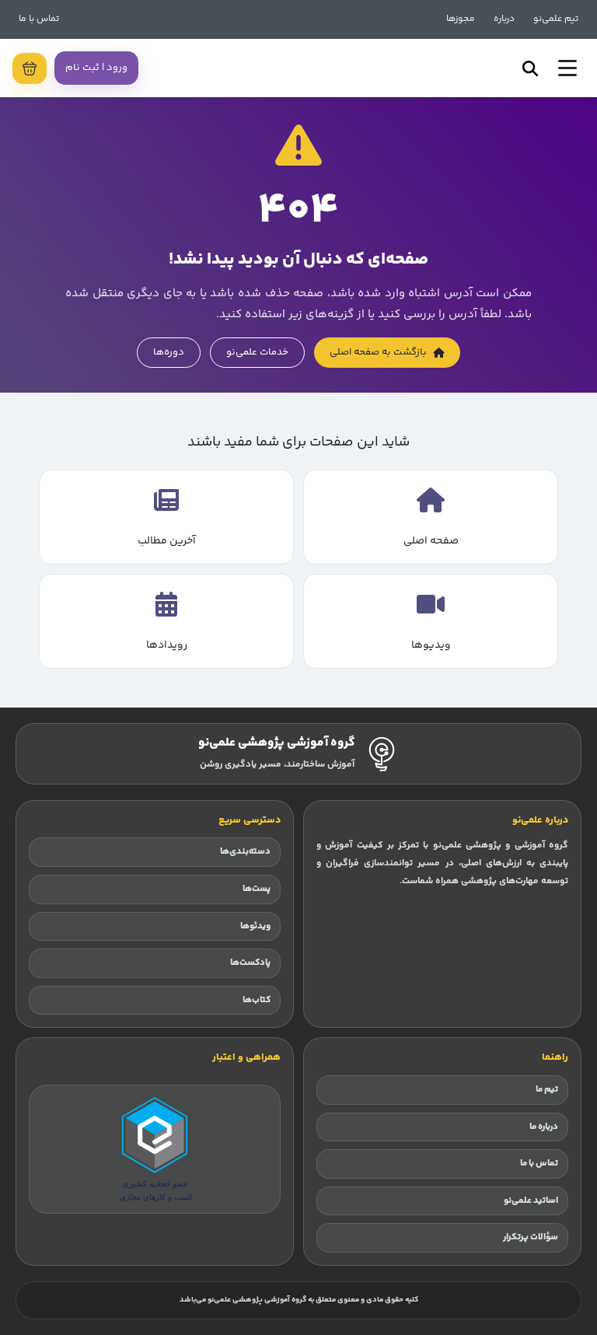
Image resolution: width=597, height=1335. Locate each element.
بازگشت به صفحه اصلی (378, 352)
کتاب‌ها (257, 1000)
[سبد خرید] (29, 68)
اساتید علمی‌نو (531, 1200)
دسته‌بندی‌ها (245, 851)
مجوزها (460, 19)
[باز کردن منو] (567, 68)
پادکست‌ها (250, 963)
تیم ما (547, 1089)
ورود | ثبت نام (96, 67)
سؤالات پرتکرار (530, 1237)
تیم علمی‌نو (555, 19)
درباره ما (543, 1127)
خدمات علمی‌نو (257, 352)
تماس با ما (39, 19)
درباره (504, 19)
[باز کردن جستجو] (530, 68)
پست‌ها (257, 889)
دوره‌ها (168, 352)
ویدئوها (255, 926)
